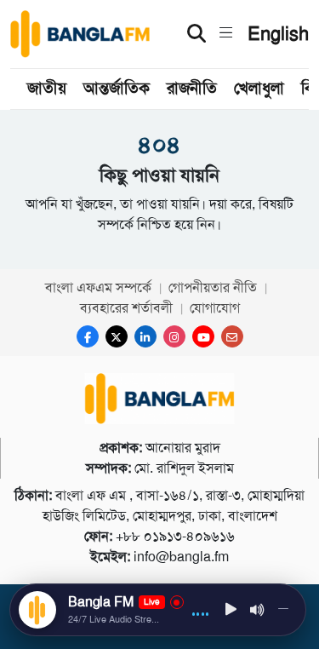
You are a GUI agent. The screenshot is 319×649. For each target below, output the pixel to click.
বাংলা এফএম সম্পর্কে (98, 287)
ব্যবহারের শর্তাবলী (126, 308)
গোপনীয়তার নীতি (212, 287)
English (278, 34)
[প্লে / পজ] (231, 610)
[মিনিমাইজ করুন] (283, 610)
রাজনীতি (192, 88)
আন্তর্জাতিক (116, 88)
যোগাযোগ (215, 308)
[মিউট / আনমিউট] (257, 610)
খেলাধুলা (259, 88)
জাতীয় (46, 88)
